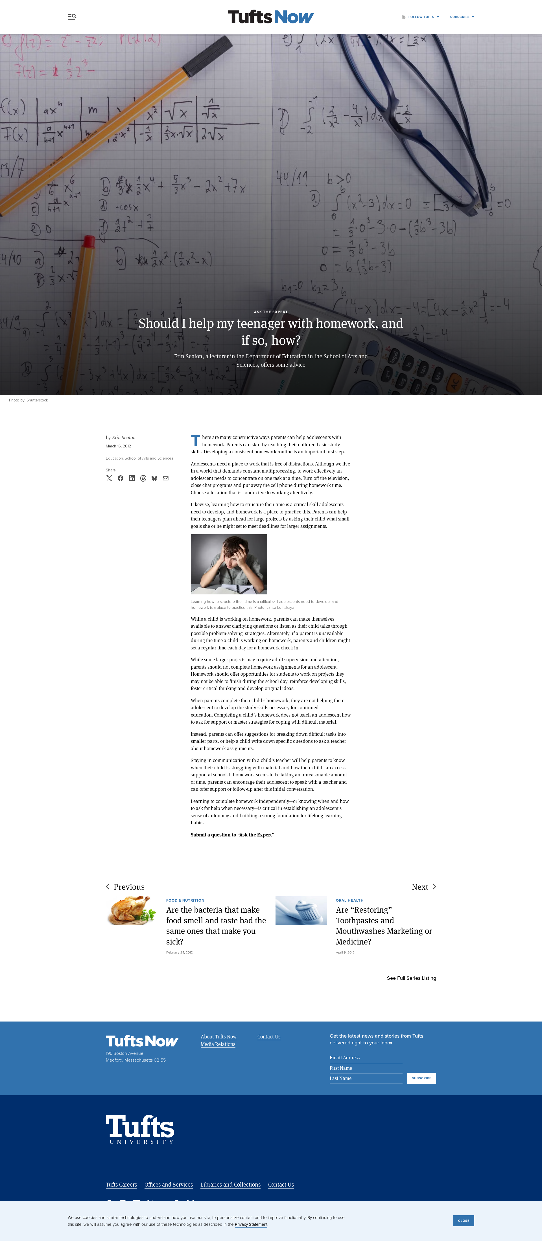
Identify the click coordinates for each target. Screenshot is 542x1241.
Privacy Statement (251, 1224)
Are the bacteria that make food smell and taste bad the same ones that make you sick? (216, 925)
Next (420, 886)
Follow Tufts (421, 17)
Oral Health (350, 900)
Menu (73, 17)
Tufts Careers (121, 1184)
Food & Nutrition (185, 900)
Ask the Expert (271, 312)
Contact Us (269, 1036)
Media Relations (218, 1044)
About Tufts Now (219, 1036)
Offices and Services (169, 1184)
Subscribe (460, 17)
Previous (129, 886)
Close (463, 1220)
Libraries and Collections (230, 1184)
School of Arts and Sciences (149, 458)
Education (114, 458)
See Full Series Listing (411, 978)
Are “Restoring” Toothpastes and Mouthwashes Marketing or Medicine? (384, 925)
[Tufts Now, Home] (271, 17)
